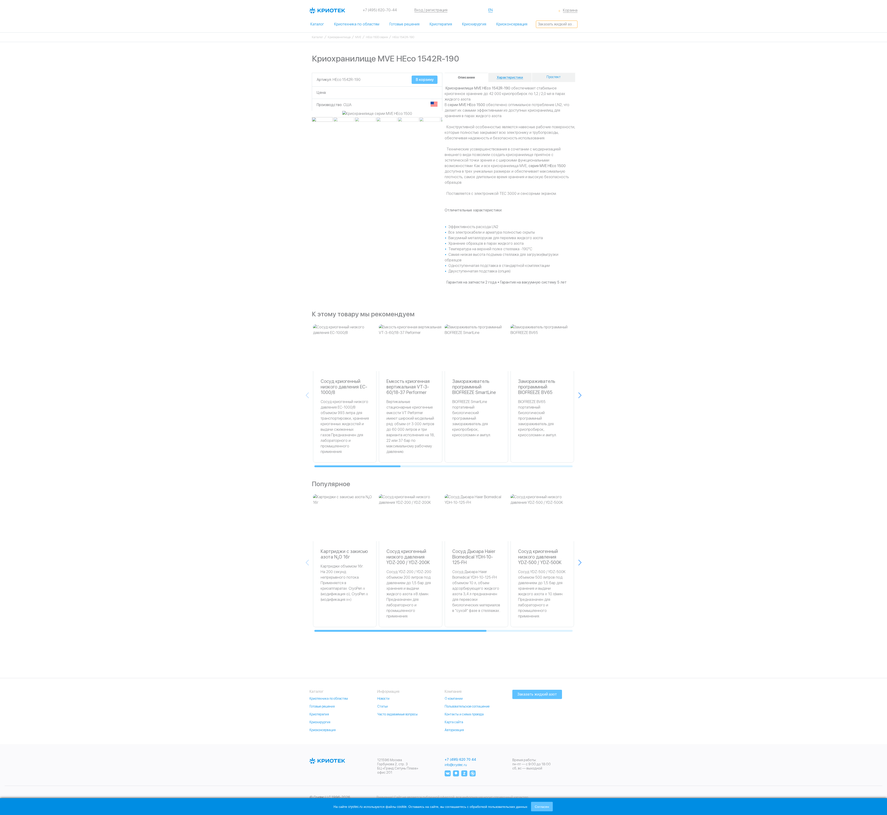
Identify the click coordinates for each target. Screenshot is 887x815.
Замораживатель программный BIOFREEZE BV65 (536, 387)
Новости (383, 698)
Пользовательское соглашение (467, 706)
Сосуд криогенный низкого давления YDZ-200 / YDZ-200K (408, 557)
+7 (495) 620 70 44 (460, 759)
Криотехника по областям (356, 24)
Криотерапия (441, 24)
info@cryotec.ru (456, 765)
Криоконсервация (511, 24)
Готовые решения (404, 24)
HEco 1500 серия (377, 37)
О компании (454, 698)
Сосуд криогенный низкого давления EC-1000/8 (344, 387)
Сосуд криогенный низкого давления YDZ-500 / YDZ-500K (540, 557)
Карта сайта (454, 722)
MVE (358, 37)
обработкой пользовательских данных (498, 806)
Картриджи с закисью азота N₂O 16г (344, 554)
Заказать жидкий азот (557, 24)
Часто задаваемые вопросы (397, 714)
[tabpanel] (377, 113)
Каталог (317, 24)
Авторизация (454, 730)
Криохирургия (474, 24)
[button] (579, 395)
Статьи (382, 706)
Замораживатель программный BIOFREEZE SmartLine (474, 387)
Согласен (542, 806)
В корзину (425, 79)
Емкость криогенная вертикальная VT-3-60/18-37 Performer (408, 387)
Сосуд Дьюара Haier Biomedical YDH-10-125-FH (473, 557)
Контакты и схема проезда (464, 714)
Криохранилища (339, 37)
